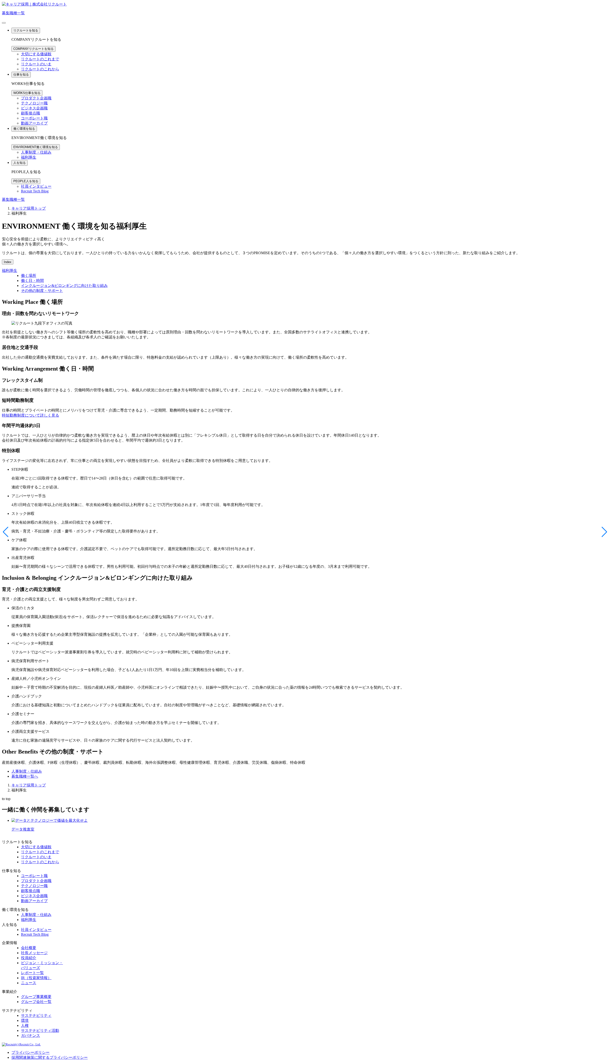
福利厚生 (28, 157)
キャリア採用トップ (28, 208)
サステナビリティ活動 (40, 1030)
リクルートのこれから (40, 69)
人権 (25, 1025)
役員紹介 (28, 958)
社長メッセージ (34, 953)
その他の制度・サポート (42, 291)
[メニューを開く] (4, 23)
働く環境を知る (24, 128)
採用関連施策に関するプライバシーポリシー (49, 1057)
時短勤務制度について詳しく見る (30, 415)
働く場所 (28, 276)
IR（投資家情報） (36, 978)
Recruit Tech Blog (35, 191)
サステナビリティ (36, 1015)
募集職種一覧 (13, 13)
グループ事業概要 (36, 997)
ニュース (28, 983)
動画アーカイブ (34, 123)
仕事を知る (21, 74)
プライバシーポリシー (30, 1052)
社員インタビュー (36, 186)
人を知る (19, 163)
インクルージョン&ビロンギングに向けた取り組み (64, 286)
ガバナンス (30, 1035)
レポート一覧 (32, 973)
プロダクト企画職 (36, 98)
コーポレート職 (34, 118)
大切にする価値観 (36, 54)
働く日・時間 (32, 281)
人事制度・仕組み (36, 152)
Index (7, 262)
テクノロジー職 (34, 103)
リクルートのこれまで (40, 59)
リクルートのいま (36, 64)
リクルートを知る (25, 30)
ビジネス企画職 (34, 108)
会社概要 (28, 948)
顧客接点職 (30, 113)
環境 (25, 1020)
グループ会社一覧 (36, 1002)
